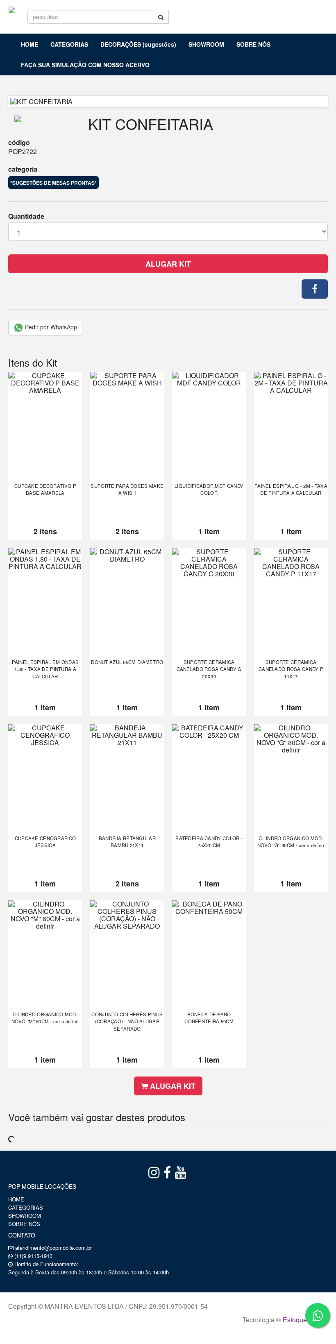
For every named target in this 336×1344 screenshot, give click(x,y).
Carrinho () (310, 12)
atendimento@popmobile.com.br (53, 1247)
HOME (29, 44)
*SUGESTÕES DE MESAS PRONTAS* (53, 182)
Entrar (265, 13)
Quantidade (26, 216)
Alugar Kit (168, 263)
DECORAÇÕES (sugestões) (138, 44)
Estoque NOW (303, 1319)
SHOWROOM (206, 44)
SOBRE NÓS (253, 44)
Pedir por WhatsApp (50, 327)
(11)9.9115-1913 (33, 1256)
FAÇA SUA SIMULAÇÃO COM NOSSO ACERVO (85, 65)
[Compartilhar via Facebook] (315, 289)
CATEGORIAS (69, 44)
